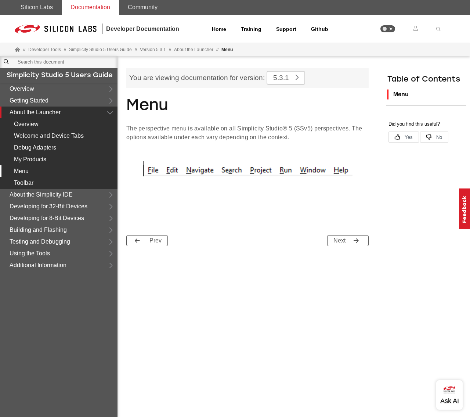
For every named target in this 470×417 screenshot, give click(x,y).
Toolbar (23, 183)
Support (286, 29)
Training (251, 29)
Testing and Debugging (40, 241)
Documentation (90, 7)
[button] (387, 28)
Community (143, 7)
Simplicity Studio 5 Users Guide (60, 75)
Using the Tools (30, 253)
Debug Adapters (35, 147)
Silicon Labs (37, 7)
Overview (22, 89)
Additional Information (38, 265)
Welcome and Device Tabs (49, 136)
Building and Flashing (38, 230)
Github (319, 29)
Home (219, 29)
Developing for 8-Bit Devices (47, 218)
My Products (30, 159)
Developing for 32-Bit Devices (48, 206)
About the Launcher (35, 112)
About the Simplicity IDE (41, 194)
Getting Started (29, 100)
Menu (21, 171)
